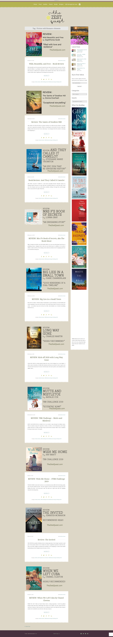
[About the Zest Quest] (79, 35)
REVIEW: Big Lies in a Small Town (46, 299)
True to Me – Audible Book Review (81, 55)
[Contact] (79, 44)
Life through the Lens (71, 4)
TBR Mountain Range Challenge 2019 (54, 438)
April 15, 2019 (31, 594)
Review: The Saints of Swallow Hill (46, 122)
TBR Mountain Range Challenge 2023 (54, 81)
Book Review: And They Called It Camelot (46, 180)
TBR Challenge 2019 (44, 438)
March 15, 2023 (31, 60)
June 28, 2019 (31, 536)
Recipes (61, 4)
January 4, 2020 (31, 354)
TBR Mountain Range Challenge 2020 (51, 198)
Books (56, 4)
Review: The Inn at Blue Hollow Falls (81, 59)
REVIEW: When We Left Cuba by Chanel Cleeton (46, 599)
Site (36, 633)
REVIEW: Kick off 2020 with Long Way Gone (46, 358)
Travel (50, 4)
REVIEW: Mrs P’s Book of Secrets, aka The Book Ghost (46, 239)
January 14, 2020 (32, 235)
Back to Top (55, 633)
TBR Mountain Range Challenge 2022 (51, 140)
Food (40, 4)
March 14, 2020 (31, 176)
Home (35, 4)
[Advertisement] (79, 315)
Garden (45, 4)
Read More (55, 0)
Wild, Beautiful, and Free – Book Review (46, 64)
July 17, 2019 (31, 475)
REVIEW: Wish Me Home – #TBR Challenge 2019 (46, 480)
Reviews (39, 81)
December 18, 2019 (32, 414)
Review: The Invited (46, 539)
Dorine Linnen (62, 60)
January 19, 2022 (32, 118)
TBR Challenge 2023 (44, 81)
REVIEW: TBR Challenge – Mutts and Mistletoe (46, 419)
